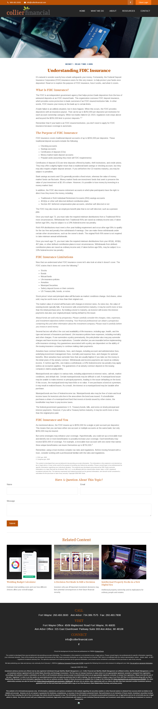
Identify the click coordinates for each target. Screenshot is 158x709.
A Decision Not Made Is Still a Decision (74, 582)
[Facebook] (130, 2)
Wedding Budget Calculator (21, 582)
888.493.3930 (15, 2)
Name (9, 484)
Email (82, 484)
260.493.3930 (60, 615)
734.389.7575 (90, 615)
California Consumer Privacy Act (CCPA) (70, 663)
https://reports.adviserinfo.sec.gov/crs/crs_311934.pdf (54, 681)
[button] (82, 10)
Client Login (143, 2)
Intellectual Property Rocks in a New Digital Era (120, 583)
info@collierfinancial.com (36, 2)
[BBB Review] (79, 703)
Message (11, 501)
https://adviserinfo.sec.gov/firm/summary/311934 (129, 679)
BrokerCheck (99, 651)
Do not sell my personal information (141, 663)
